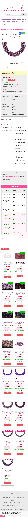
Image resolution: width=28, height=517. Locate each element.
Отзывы (4, 24)
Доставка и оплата (7, 502)
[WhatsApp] (24, 33)
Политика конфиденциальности (8, 497)
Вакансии (23, 495)
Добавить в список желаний (13, 67)
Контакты (22, 21)
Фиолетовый (15, 99)
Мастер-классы (20, 502)
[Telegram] (22, 33)
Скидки (24, 19)
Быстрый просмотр (7, 262)
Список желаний (20, 505)
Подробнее (5, 181)
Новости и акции (5, 495)
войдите (3, 132)
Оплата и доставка (16, 19)
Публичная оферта (21, 497)
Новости (4, 21)
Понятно (2, 515)
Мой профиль (6, 505)
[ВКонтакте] (20, 33)
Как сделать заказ (6, 19)
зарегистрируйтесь (5, 130)
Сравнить (24, 234)
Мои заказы (12, 505)
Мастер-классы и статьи (13, 21)
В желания (7, 268)
